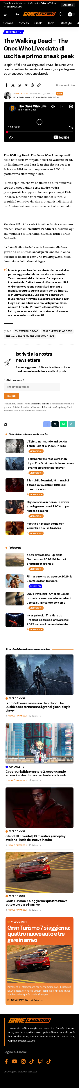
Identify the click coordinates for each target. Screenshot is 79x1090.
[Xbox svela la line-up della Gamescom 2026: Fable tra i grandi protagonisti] (15, 559)
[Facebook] (6, 1061)
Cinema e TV (13, 32)
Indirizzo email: (14, 380)
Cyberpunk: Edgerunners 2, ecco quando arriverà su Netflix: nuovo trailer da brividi (36, 773)
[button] (68, 5)
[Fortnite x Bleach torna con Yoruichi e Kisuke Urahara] (15, 528)
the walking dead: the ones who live (30, 336)
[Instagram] (23, 1061)
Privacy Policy (48, 3)
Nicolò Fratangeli (19, 1000)
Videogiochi (36, 451)
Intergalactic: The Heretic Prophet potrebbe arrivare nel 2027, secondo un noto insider (48, 620)
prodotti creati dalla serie (22, 187)
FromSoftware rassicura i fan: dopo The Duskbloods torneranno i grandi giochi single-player (50, 463)
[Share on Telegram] (25, 85)
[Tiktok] (49, 1061)
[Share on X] (12, 85)
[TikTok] (31, 1061)
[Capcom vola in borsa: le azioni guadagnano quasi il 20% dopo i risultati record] (15, 507)
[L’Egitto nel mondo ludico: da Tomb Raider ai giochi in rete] (15, 446)
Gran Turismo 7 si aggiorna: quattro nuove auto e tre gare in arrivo (38, 934)
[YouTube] (14, 1061)
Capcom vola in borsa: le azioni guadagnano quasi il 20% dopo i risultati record (48, 506)
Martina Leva (21, 94)
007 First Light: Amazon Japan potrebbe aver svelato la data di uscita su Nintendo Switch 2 (49, 598)
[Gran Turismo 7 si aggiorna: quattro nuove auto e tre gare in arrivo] (39, 964)
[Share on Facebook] (6, 85)
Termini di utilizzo (40, 403)
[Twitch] (40, 1061)
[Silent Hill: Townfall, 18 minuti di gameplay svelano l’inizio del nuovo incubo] (15, 485)
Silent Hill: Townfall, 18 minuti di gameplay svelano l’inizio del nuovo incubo (48, 485)
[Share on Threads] (32, 85)
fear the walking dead (57, 331)
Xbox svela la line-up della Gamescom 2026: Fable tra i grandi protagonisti (46, 559)
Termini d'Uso (14, 6)
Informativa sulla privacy (54, 407)
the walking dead (26, 331)
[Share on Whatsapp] (19, 85)
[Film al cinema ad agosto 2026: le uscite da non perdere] (15, 581)
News (59, 94)
